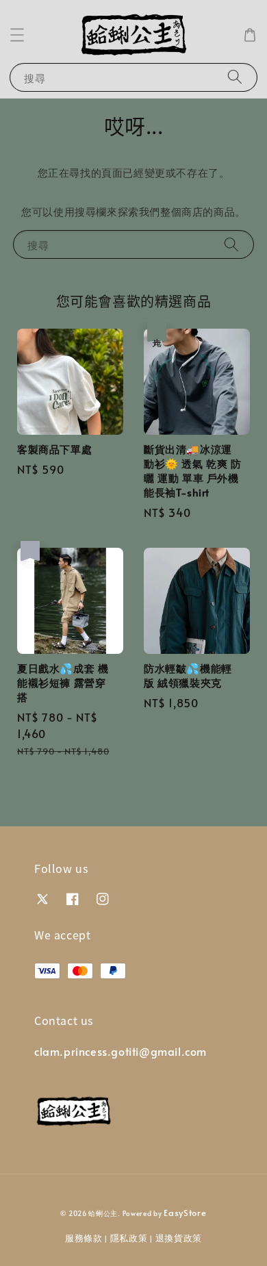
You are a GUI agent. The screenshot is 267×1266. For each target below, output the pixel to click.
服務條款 (84, 1238)
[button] (17, 35)
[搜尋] (235, 77)
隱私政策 (129, 1238)
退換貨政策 (179, 1238)
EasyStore (185, 1212)
